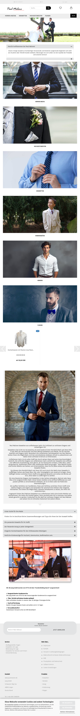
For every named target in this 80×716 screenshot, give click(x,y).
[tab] (40, 46)
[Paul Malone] (15, 9)
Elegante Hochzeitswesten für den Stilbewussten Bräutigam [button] (25, 531)
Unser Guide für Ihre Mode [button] (13, 511)
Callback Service (48, 664)
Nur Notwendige (67, 707)
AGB (44, 658)
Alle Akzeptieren (67, 703)
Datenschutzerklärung (42, 710)
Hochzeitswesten (36, 16)
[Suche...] (48, 8)
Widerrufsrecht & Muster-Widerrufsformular (56, 655)
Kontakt (45, 649)
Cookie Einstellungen (49, 667)
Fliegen (47, 16)
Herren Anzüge (10, 16)
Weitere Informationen (67, 712)
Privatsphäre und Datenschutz (52, 661)
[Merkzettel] (60, 8)
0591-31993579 (18, 2)
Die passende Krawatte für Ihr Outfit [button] (17, 522)
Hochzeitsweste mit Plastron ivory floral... (21, 350)
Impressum (46, 645)
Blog (73, 16)
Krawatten (23, 16)
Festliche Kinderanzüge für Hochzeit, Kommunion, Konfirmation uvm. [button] (28, 535)
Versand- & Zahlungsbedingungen (53, 652)
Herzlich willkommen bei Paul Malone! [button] (21, 46)
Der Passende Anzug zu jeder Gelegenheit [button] (18, 527)
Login (65, 2)
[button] (71, 8)
